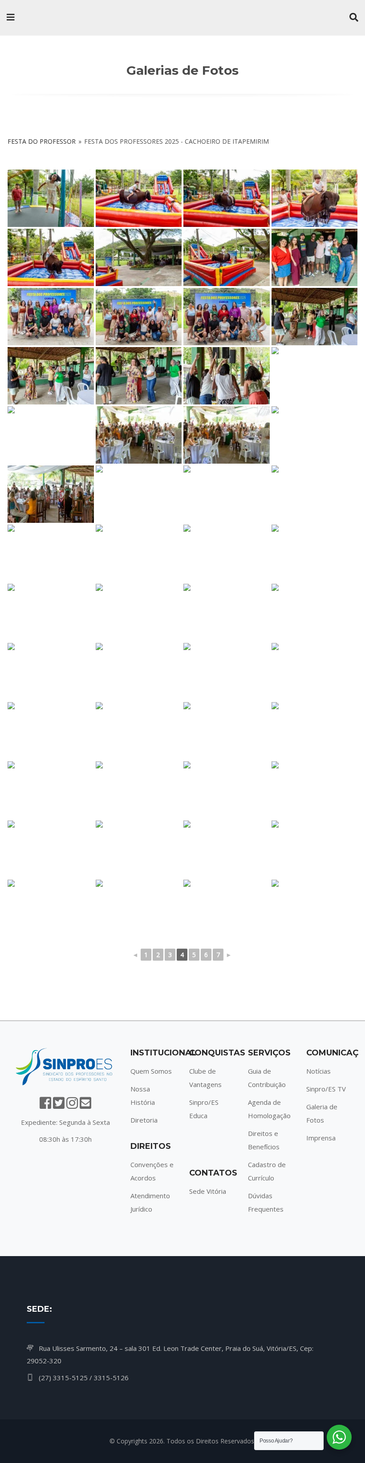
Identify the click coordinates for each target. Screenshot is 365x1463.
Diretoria (144, 1119)
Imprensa (321, 1137)
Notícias (318, 1071)
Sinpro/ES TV (326, 1088)
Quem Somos (151, 1071)
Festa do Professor (42, 141)
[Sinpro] (63, 17)
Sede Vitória (207, 1191)
